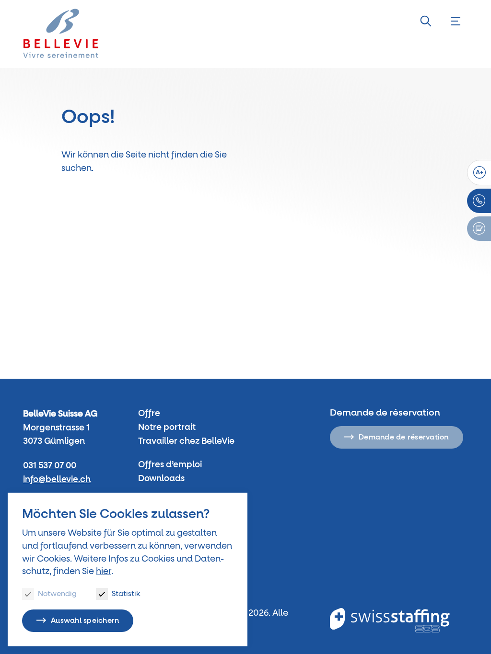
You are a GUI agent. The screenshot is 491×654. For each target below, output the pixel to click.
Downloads (161, 478)
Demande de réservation (404, 437)
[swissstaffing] (390, 620)
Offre (149, 413)
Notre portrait (167, 427)
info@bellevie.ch (57, 479)
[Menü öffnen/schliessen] (455, 21)
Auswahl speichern (85, 620)
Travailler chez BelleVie (186, 441)
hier (103, 571)
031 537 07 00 (49, 466)
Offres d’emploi (170, 465)
